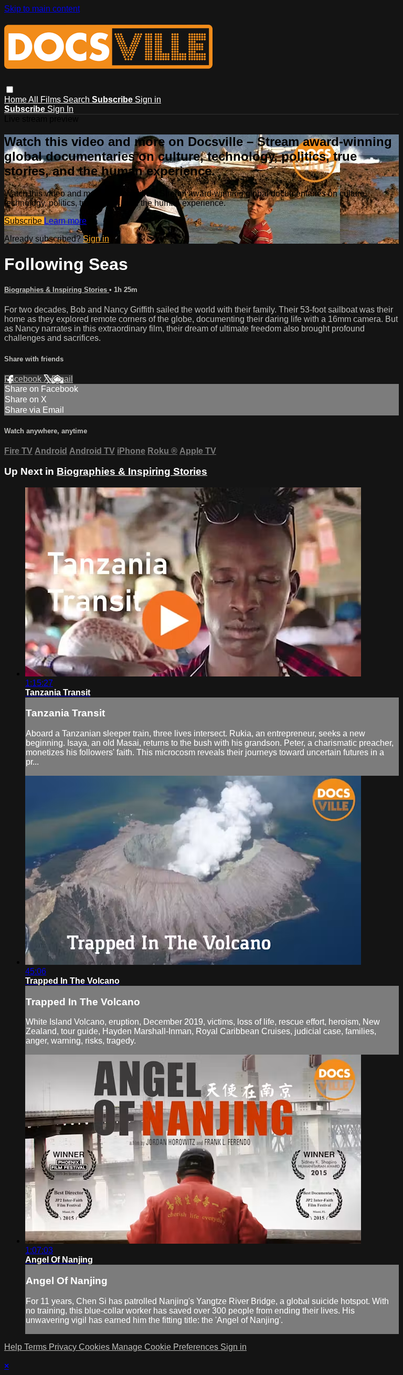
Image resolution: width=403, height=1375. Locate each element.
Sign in (148, 99)
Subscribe (24, 220)
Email (62, 378)
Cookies (95, 1346)
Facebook (24, 378)
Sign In (60, 109)
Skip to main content (42, 8)
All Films (45, 99)
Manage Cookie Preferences (166, 1346)
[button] (9, 89)
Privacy (64, 1346)
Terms (36, 1346)
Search (77, 99)
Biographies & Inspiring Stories (56, 290)
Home (16, 99)
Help (14, 1346)
